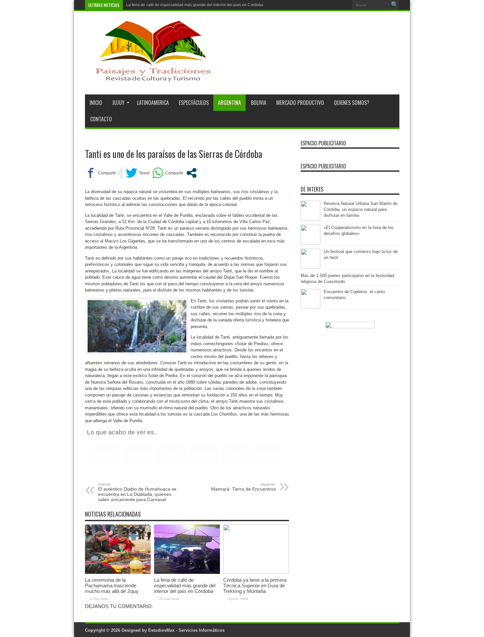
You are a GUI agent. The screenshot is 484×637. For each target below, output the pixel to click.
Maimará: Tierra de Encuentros (243, 487)
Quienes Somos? (351, 103)
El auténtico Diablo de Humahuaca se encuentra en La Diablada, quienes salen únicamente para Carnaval (137, 492)
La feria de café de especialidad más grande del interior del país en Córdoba (194, 5)
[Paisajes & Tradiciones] (148, 78)
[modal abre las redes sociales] (191, 173)
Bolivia (258, 103)
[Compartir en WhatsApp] (167, 173)
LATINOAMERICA (153, 103)
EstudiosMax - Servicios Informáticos (186, 630)
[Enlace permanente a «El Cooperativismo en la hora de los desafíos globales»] (310, 243)
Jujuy (118, 103)
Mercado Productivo (300, 103)
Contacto (101, 119)
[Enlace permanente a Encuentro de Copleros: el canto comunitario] (310, 307)
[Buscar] (394, 5)
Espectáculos (194, 103)
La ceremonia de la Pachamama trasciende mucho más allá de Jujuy (112, 585)
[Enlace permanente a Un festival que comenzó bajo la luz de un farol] (310, 267)
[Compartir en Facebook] (100, 173)
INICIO (96, 103)
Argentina (229, 103)
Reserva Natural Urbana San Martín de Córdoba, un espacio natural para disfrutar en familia (360, 209)
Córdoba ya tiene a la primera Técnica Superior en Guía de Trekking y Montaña (254, 585)
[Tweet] (137, 173)
